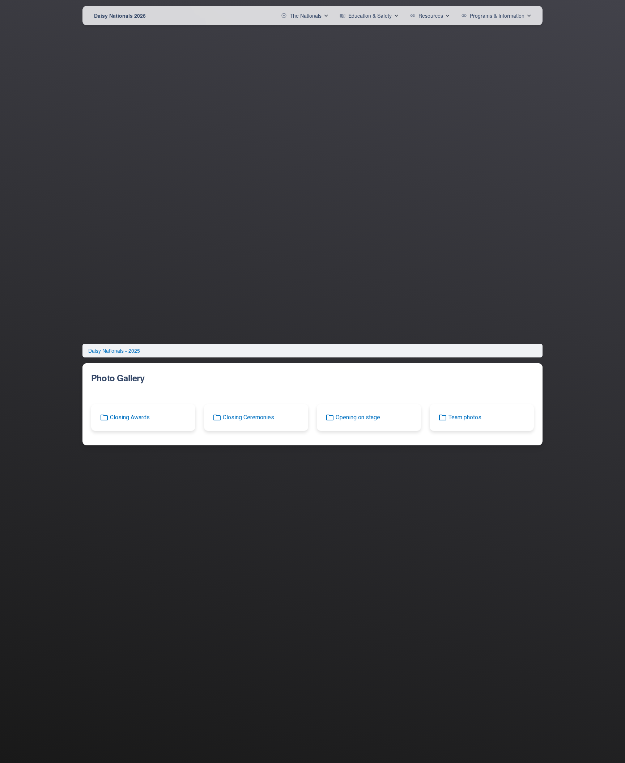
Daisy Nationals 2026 (120, 15)
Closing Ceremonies (248, 417)
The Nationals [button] (301, 15)
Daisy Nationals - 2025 (114, 350)
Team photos (464, 417)
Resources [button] (426, 15)
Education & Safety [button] (366, 15)
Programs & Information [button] (492, 15)
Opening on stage (358, 417)
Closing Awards (130, 417)
